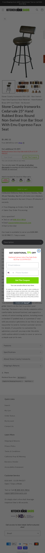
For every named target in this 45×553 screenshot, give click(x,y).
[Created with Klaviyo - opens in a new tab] (22, 303)
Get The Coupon (22, 280)
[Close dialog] (38, 250)
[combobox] (10, 273)
